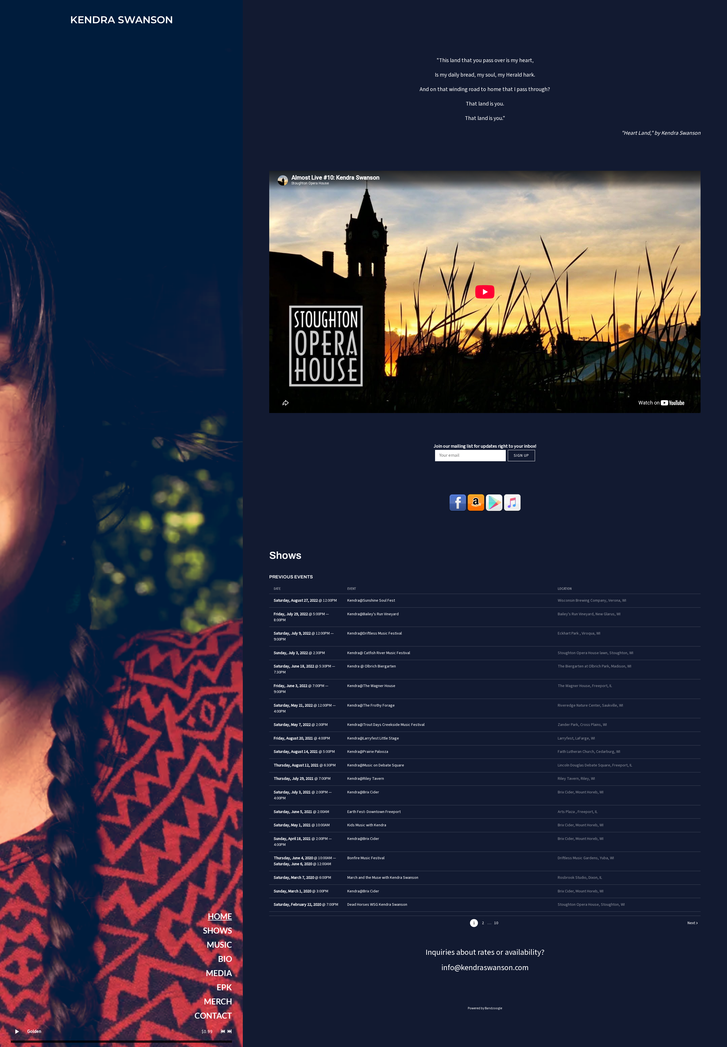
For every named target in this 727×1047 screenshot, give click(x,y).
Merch (218, 1001)
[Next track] (229, 1031)
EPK (224, 987)
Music (219, 945)
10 (496, 923)
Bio (225, 959)
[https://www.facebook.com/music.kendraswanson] (458, 503)
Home (220, 916)
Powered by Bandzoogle (485, 1008)
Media (219, 973)
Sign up (521, 455)
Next (691, 923)
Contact (213, 1015)
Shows (217, 930)
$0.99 (207, 1032)
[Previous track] (222, 1031)
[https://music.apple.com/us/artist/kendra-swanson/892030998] (512, 503)
